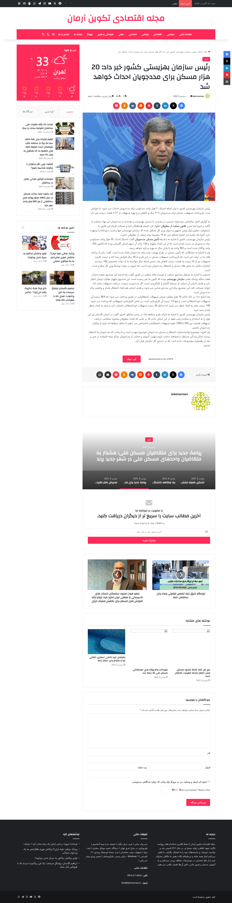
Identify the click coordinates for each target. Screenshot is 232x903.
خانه (206, 51)
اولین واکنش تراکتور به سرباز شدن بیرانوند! (158, 3)
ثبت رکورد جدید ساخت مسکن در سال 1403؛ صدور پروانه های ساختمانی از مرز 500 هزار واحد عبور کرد (38, 200)
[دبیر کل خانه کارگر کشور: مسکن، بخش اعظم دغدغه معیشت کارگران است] (191, 647)
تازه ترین (49, 111)
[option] (130, 455)
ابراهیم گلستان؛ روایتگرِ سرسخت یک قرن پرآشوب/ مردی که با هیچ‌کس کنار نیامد (63, 294)
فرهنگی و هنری (105, 34)
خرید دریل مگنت (124, 843)
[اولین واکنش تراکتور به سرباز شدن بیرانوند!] (34, 243)
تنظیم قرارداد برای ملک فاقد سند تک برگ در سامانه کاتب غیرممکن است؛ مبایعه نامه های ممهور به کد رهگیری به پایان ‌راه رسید (38, 147)
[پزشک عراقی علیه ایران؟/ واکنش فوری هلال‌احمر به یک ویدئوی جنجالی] (62, 243)
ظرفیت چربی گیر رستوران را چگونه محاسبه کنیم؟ (39, 166)
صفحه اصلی (185, 34)
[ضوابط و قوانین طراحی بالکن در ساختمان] (65, 183)
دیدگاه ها (28, 111)
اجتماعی (133, 34)
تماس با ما (63, 34)
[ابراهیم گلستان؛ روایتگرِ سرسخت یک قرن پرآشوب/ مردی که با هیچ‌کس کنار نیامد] (62, 278)
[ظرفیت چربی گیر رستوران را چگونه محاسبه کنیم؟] (65, 168)
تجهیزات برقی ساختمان (131, 852)
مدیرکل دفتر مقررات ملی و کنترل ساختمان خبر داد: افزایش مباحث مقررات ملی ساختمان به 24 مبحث (130, 455)
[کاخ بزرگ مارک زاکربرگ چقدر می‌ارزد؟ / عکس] (34, 278)
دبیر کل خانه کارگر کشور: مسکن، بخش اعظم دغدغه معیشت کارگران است (192, 673)
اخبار (200, 51)
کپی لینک (131, 359)
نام (209, 752)
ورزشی (145, 34)
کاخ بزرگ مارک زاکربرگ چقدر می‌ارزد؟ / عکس (36, 290)
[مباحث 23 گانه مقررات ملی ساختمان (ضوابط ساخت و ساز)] (65, 128)
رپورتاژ (90, 34)
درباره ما (78, 34)
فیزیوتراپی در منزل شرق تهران (133, 848)
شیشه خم (110, 843)
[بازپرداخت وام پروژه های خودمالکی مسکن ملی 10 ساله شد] (149, 647)
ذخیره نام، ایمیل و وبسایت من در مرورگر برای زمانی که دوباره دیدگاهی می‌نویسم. (169, 781)
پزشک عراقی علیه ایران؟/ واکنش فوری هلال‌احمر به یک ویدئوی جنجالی (62, 257)
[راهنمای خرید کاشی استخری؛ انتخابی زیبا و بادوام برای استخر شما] (106, 641)
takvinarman (198, 96)
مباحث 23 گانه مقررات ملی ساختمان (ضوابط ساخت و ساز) (37, 126)
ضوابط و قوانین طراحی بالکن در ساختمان (38, 181)
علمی (121, 34)
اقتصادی (157, 34)
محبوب (69, 111)
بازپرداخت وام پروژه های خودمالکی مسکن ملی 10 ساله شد (150, 671)
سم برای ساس (140, 843)
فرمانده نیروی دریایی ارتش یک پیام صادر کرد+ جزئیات (50, 843)
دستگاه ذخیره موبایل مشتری (105, 848)
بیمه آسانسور (98, 843)
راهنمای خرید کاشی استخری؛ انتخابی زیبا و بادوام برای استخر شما (107, 659)
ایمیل (207, 767)
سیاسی (171, 34)
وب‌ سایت (142, 767)
